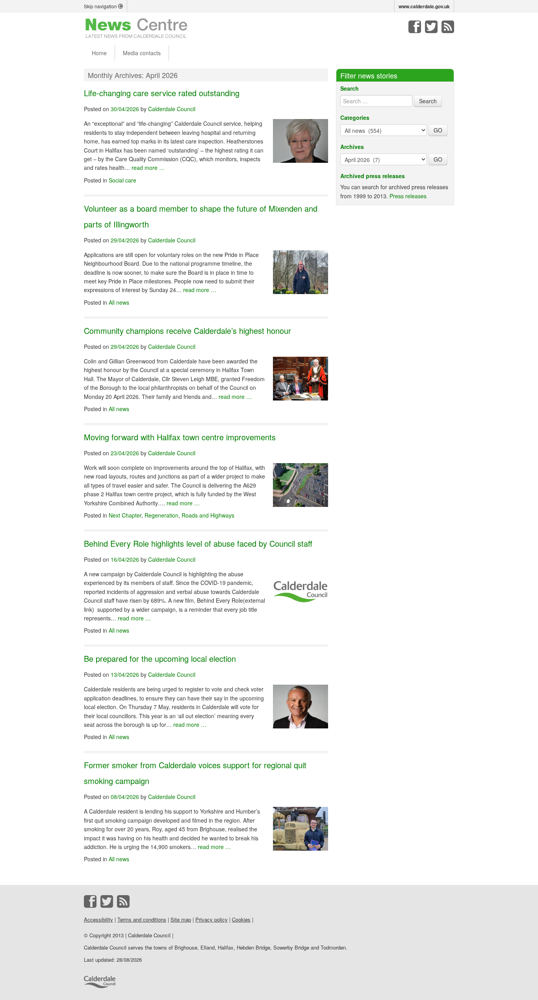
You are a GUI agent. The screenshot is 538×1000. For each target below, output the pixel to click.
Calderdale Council (171, 109)
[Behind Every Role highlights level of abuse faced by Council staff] (300, 588)
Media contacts (142, 53)
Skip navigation (101, 6)
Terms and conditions (141, 919)
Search (349, 88)
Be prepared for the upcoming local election (160, 658)
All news (119, 302)
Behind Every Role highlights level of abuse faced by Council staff (198, 543)
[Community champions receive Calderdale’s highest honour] (300, 376)
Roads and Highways (208, 515)
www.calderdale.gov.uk (424, 6)
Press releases (408, 196)
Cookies (241, 919)
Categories (354, 117)
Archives (352, 146)
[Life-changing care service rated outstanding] (300, 138)
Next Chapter (125, 515)
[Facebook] (414, 26)
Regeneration (161, 515)
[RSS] (448, 26)
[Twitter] (431, 26)
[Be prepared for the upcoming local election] (300, 704)
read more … (148, 167)
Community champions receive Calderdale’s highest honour (187, 330)
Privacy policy (211, 919)
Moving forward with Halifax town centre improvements (180, 437)
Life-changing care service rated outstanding (161, 93)
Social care (122, 180)
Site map (181, 919)
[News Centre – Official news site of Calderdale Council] (136, 28)
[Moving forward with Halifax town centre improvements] (300, 482)
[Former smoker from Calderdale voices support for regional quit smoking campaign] (300, 826)
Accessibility (98, 919)
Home (99, 53)
